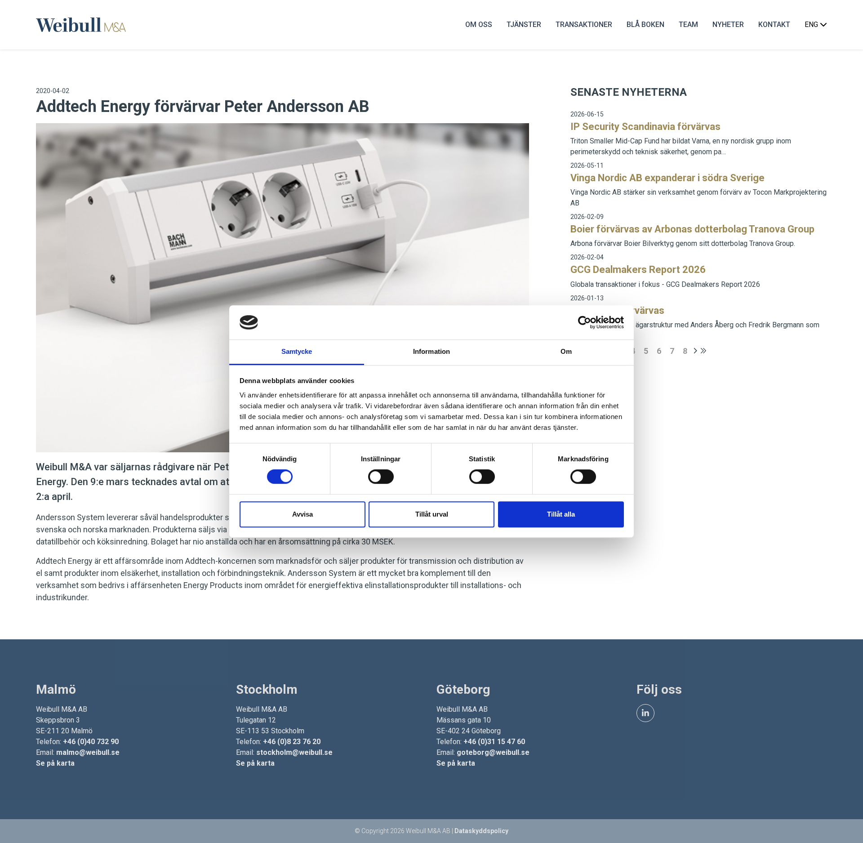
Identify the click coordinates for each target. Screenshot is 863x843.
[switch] (381, 476)
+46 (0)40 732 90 (91, 741)
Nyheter (728, 24)
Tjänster (524, 24)
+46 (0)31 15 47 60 (494, 741)
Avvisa (302, 514)
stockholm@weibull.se (294, 752)
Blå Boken (645, 24)
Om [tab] (566, 352)
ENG (812, 24)
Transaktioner (584, 24)
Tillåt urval (431, 514)
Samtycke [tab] (296, 352)
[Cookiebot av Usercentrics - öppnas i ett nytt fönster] (584, 322)
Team (688, 24)
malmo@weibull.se (88, 752)
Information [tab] (431, 352)
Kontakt (774, 24)
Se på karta (55, 763)
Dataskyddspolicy (481, 830)
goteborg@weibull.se (493, 752)
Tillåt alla (561, 514)
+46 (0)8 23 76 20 (291, 741)
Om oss (478, 24)
